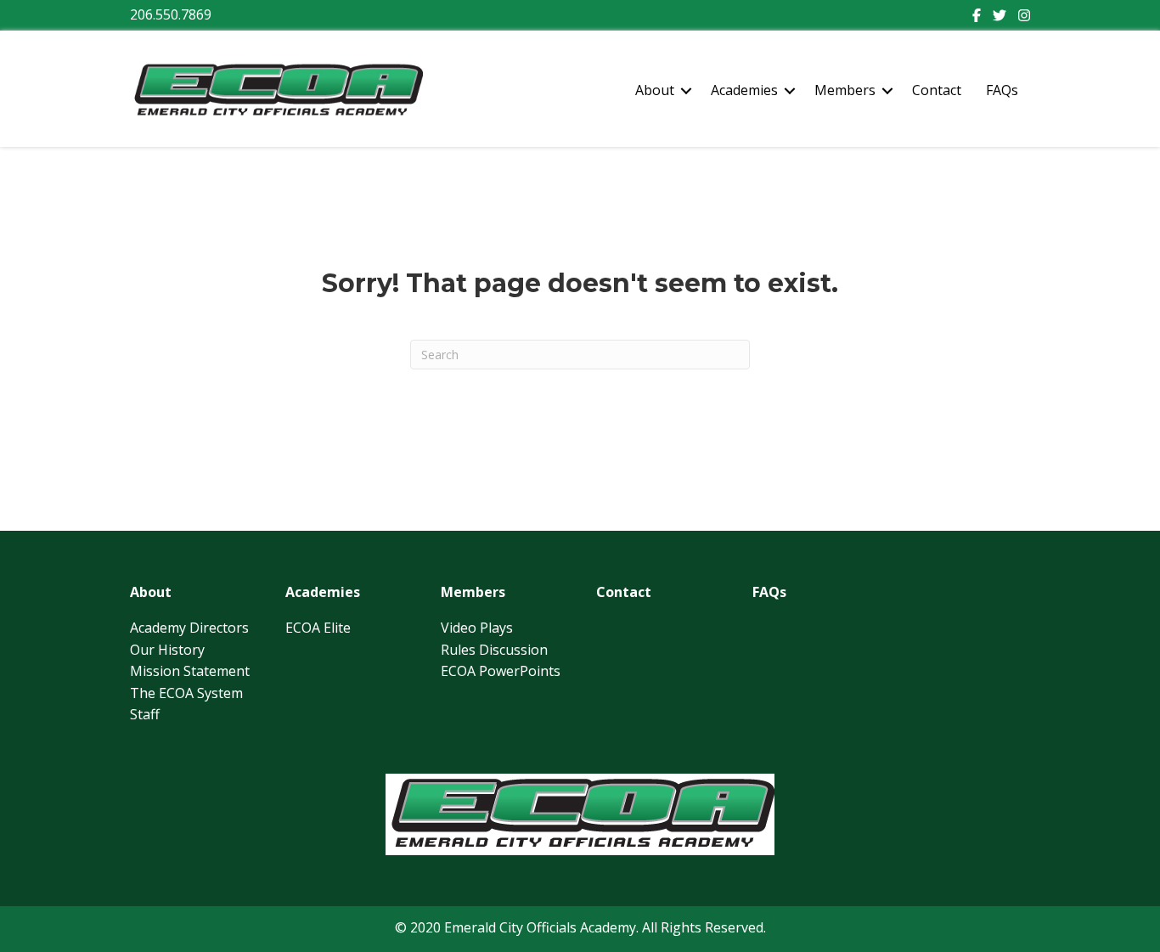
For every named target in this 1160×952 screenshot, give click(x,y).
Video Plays (477, 627)
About (654, 90)
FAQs (1002, 90)
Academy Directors (189, 627)
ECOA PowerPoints (500, 671)
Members (845, 90)
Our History (167, 649)
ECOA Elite (318, 627)
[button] (686, 91)
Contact (936, 90)
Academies (744, 90)
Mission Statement (190, 671)
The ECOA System (186, 693)
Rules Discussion (494, 649)
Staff (145, 714)
